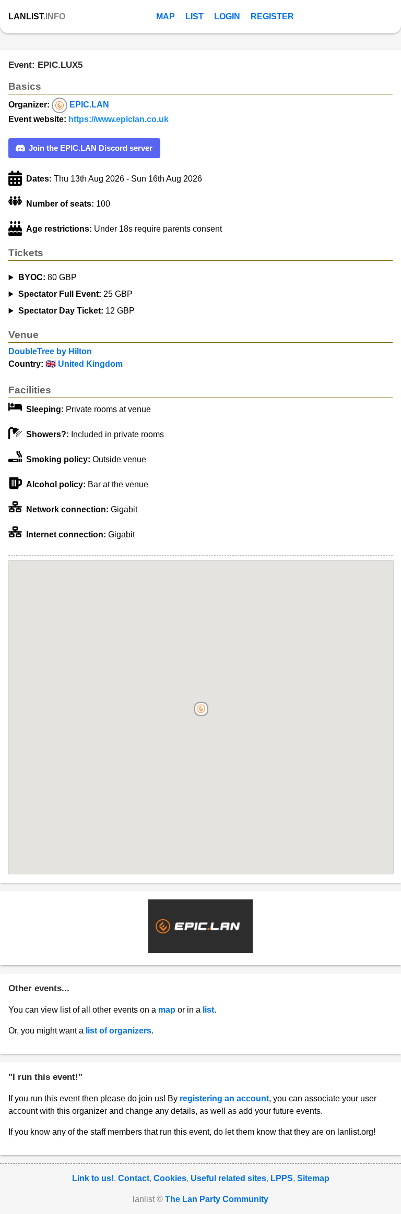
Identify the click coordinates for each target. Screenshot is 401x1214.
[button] (201, 710)
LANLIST (36, 16)
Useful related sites (228, 1178)
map (166, 1009)
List (194, 16)
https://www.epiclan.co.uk (118, 119)
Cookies (170, 1178)
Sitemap (313, 1178)
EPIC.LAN (89, 104)
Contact (133, 1178)
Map (165, 16)
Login (227, 16)
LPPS (281, 1178)
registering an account (224, 1098)
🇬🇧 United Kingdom (84, 363)
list (208, 1009)
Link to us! (93, 1178)
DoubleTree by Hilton (50, 351)
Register (272, 16)
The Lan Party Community (216, 1199)
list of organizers (118, 1030)
